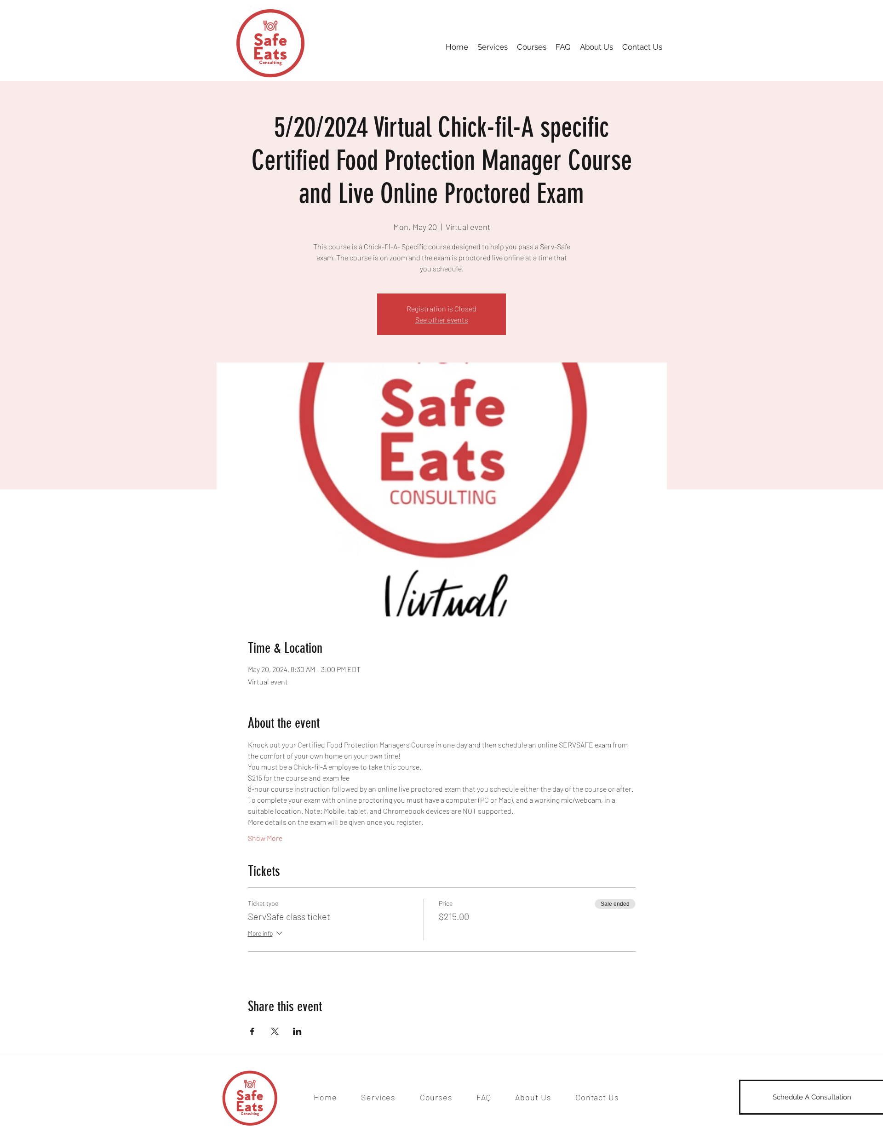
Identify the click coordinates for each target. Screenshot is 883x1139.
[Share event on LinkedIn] (297, 1031)
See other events (441, 319)
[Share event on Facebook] (252, 1031)
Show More (265, 838)
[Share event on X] (274, 1031)
